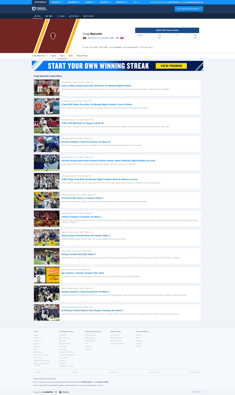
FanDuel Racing (90, 338)
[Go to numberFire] (43, 392)
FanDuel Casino (90, 341)
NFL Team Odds (64, 338)
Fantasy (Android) (116, 338)
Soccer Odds (63, 358)
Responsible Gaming (40, 355)
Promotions (37, 341)
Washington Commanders (98, 38)
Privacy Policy (114, 372)
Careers (38, 372)
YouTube (138, 343)
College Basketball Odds (67, 355)
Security (75, 372)
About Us (37, 346)
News (62, 56)
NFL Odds (62, 335)
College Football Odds (66, 352)
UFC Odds (62, 363)
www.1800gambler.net (194, 2)
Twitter (138, 338)
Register (36, 335)
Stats (71, 56)
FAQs (35, 349)
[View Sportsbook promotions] (117, 66)
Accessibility (38, 358)
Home (53, 56)
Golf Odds (62, 360)
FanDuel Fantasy (90, 335)
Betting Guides (39, 352)
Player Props (82, 56)
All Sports (37, 338)
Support (36, 343)
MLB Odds (62, 346)
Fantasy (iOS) (114, 335)
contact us (99, 385)
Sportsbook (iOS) (115, 341)
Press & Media (195, 372)
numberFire (89, 346)
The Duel (88, 349)
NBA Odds (62, 341)
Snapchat (139, 346)
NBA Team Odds (64, 343)
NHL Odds (62, 349)
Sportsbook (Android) (117, 343)
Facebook (139, 335)
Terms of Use (154, 372)
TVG (86, 343)
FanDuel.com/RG (102, 382)
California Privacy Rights (41, 360)
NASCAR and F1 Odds (66, 366)
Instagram (139, 341)
